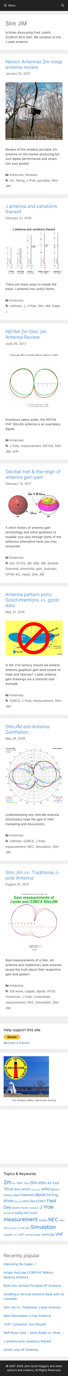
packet (13, 1228)
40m (42, 1183)
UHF (21, 1234)
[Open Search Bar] (62, 5)
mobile (43, 1220)
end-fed (29, 1201)
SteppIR (8, 1234)
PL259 (21, 1228)
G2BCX (15, 701)
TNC (15, 1235)
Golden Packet (20, 1207)
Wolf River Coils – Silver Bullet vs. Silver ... (34, 1333)
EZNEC (41, 1201)
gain (39, 569)
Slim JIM (44, 306)
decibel (53, 563)
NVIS (6, 1228)
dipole (40, 991)
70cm (8, 1189)
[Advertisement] (31, 1136)
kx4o (34, 1213)
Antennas (17, 175)
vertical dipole (33, 1234)
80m (17, 1189)
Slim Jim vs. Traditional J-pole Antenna (32, 875)
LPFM (9, 574)
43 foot (53, 1183)
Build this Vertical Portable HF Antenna (32, 1285)
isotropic (50, 569)
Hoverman (12, 997)
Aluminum (35, 1190)
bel (12, 563)
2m (12, 180)
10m (20, 1183)
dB (29, 563)
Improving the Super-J (20, 1264)
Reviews (31, 175)
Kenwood (9, 1213)
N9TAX (48, 446)
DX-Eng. (53, 1195)
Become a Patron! (17, 1043)
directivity (27, 569)
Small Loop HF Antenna (21, 1350)
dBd (36, 563)
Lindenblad (42, 997)
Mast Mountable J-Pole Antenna (27, 1316)
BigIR (16, 1195)
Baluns (55, 1189)
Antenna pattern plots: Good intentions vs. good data (32, 600)
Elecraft (18, 1201)
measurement (31, 446)
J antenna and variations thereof (27, 1341)
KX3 (27, 1213)
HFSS (51, 991)
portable (44, 180)
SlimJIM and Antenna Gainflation (27, 729)
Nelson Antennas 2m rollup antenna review (33, 64)
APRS (45, 1189)
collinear (16, 306)
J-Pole (31, 180)
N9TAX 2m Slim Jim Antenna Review (25, 334)
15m (26, 1183)
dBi (43, 563)
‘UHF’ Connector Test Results (25, 1324)
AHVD (25, 1189)
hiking (20, 180)
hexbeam (34, 1207)
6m (14, 1183)
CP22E (21, 563)
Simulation (43, 847)
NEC (30, 847)
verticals (48, 1234)
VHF (15, 451)
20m (34, 1182)
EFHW (8, 1201)
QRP (27, 1228)
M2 (18, 574)
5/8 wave (16, 991)
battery (8, 1195)
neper (26, 574)
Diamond (11, 569)
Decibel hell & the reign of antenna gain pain (33, 474)
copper (30, 991)
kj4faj (19, 1213)
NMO (61, 1220)
